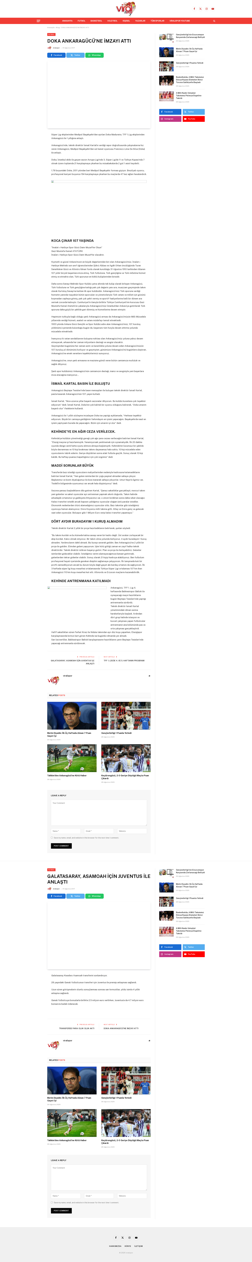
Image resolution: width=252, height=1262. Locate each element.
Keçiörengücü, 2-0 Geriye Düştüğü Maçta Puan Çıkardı (125, 777)
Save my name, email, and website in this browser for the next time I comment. (86, 838)
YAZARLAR (140, 21)
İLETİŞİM (138, 1246)
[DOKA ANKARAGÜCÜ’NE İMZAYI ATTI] (99, 95)
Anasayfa (50, 27)
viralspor (56, 48)
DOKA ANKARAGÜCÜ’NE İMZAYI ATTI (121, 1028)
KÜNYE (128, 1246)
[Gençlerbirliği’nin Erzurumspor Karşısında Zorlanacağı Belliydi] (166, 38)
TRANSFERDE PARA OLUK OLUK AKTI (76, 1028)
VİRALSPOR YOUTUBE (180, 21)
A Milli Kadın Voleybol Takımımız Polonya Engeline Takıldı (188, 95)
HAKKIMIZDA (115, 1246)
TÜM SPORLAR (157, 21)
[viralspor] (126, 9)
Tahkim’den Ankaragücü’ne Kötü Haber (67, 775)
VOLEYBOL (112, 21)
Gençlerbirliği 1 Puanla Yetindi (116, 733)
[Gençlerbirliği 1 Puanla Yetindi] (126, 716)
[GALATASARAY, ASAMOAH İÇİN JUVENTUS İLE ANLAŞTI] (99, 935)
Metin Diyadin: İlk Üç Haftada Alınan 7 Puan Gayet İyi (69, 734)
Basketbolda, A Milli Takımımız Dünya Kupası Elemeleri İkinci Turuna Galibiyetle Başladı (190, 79)
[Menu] (38, 21)
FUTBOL (81, 21)
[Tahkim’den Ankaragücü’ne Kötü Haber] (72, 758)
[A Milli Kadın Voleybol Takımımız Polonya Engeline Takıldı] (166, 96)
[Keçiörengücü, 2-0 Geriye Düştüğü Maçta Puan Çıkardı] (126, 758)
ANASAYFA (67, 21)
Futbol (51, 34)
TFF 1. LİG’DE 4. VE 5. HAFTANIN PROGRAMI (124, 660)
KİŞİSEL (126, 21)
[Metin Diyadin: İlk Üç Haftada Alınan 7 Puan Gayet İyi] (72, 716)
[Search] (214, 21)
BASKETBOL (96, 21)
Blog (58, 27)
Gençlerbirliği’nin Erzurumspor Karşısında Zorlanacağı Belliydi (190, 36)
